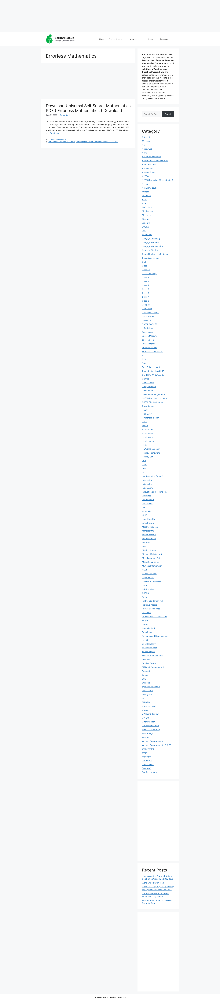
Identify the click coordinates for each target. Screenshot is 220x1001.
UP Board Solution (150, 714)
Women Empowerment (152, 741)
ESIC (144, 355)
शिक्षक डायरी (146, 768)
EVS (144, 359)
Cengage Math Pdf (150, 242)
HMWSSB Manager (151, 449)
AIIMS (144, 153)
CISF (144, 262)
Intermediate (148, 499)
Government (147, 390)
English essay (148, 332)
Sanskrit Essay (148, 644)
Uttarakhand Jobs (150, 726)
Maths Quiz (147, 542)
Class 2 (145, 277)
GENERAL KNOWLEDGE (153, 375)
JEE (143, 507)
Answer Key (147, 168)
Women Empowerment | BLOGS (156, 745)
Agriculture (147, 149)
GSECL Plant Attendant (153, 402)
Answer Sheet (148, 172)
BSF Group (147, 234)
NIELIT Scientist (149, 574)
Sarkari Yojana (148, 651)
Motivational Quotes (151, 562)
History (150, 39)
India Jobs (147, 484)
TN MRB (146, 702)
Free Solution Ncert (151, 367)
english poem (148, 340)
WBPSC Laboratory (151, 729)
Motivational (134, 39)
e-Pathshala (147, 328)
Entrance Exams (149, 348)
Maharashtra (148, 531)
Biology (145, 219)
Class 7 (145, 297)
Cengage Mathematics (152, 246)
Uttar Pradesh (148, 722)
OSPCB (145, 593)
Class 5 (145, 289)
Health (145, 410)
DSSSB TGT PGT (149, 324)
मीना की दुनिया (147, 761)
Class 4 (145, 285)
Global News (148, 383)
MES (144, 546)
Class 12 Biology (149, 273)
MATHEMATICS (149, 535)
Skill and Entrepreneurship (154, 667)
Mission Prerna (149, 550)
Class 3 (145, 281)
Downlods (146, 320)
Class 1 (145, 266)
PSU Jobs (146, 613)
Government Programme (153, 394)
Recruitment (147, 632)
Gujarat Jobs (148, 406)
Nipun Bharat (148, 577)
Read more (55, 133)
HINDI (144, 422)
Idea (144, 468)
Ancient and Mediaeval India (155, 160)
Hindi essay (147, 429)
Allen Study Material (151, 157)
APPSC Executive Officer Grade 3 (157, 180)
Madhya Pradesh (150, 527)
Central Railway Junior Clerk (155, 254)
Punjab (145, 620)
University (146, 710)
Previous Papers (115, 39)
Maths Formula (149, 538)
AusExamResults (149, 188)
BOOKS (145, 227)
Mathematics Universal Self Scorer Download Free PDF (97, 142)
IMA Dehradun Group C (152, 476)
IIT (143, 472)
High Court (147, 414)
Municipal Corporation (152, 566)
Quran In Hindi (148, 628)
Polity (144, 597)
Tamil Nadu (147, 690)
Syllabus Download (151, 687)
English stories (148, 344)
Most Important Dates (152, 558)
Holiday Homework (151, 453)
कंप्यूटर (144, 753)
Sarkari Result (64, 38)
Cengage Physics (150, 250)
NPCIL (145, 585)
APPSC (145, 176)
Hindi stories (148, 441)
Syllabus (146, 683)
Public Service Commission (154, 616)
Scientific (146, 659)
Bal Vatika (146, 196)
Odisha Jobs (148, 589)
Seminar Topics (149, 663)
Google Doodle (149, 386)
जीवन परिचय (146, 757)
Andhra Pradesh (149, 164)
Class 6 (145, 293)
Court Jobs (147, 309)
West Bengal (148, 733)
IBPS (144, 461)
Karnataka (146, 511)
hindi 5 (145, 425)
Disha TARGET (148, 316)
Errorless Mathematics (57, 139)
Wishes (145, 737)
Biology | (146, 223)
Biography (146, 215)
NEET (144, 570)
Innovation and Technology (154, 492)
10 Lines (146, 141)
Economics (164, 39)
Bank (144, 199)
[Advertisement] (69, 16)
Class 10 (146, 270)
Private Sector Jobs (151, 609)
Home (101, 39)
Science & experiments (152, 655)
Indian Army (147, 488)
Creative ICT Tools (150, 312)
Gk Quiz (145, 379)
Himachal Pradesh (150, 418)
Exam (144, 363)
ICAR (144, 464)
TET (144, 698)
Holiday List (147, 457)
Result (145, 640)
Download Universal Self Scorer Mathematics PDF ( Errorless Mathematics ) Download (88, 108)
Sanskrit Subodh (149, 648)
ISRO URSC (147, 503)
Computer (146, 305)
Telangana (147, 694)
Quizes (145, 624)
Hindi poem (147, 437)
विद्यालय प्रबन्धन (148, 765)
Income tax (147, 480)
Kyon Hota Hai (148, 519)
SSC (144, 679)
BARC (144, 203)
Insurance (146, 496)
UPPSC (145, 718)
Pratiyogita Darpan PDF (153, 601)
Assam (145, 184)
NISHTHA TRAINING (151, 581)
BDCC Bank (147, 207)
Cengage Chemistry (151, 238)
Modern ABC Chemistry (153, 554)
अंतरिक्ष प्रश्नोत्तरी (148, 749)
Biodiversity (147, 211)
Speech (145, 675)
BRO (144, 231)
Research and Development (155, 636)
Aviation (145, 192)
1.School (146, 137)
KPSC (144, 515)
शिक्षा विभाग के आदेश (149, 772)
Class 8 (145, 301)
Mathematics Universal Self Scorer (61, 142)
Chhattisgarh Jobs (150, 258)
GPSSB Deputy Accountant (154, 398)
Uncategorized (149, 706)
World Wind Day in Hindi (153, 883)
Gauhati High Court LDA (153, 371)
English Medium (149, 336)
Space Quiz (147, 671)
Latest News (148, 523)
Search (168, 114)
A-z (143, 145)
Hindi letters (147, 433)
